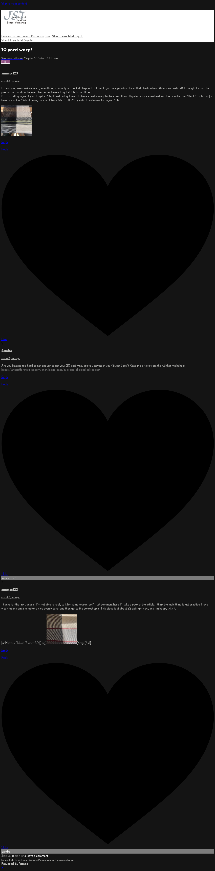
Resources (37, 36)
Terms (18, 859)
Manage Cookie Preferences (52, 859)
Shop (48, 36)
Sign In (28, 40)
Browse (6, 36)
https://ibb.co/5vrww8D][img (26, 643)
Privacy (25, 859)
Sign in (79, 36)
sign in (19, 856)
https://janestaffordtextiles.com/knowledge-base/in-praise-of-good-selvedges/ (50, 369)
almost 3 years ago (10, 81)
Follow (5, 62)
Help (12, 859)
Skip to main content (14, 3)
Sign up (6, 856)
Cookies (33, 859)
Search (26, 36)
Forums (17, 36)
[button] (3, 32)
